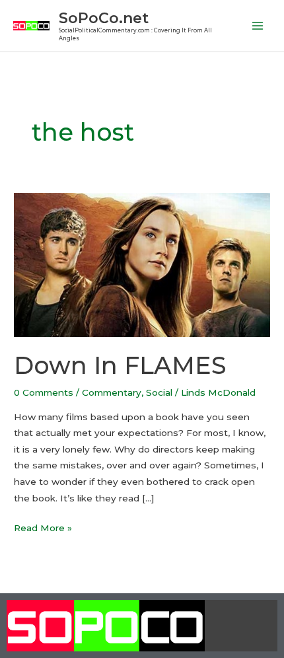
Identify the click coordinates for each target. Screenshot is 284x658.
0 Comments (43, 392)
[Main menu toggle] (257, 26)
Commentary (111, 392)
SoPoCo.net (104, 17)
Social (159, 392)
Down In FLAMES (120, 365)
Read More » (43, 526)
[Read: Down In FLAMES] (142, 263)
